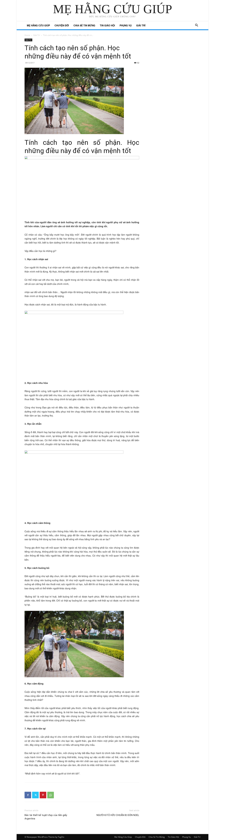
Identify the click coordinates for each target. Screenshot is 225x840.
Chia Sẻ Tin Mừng (84, 25)
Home (27, 35)
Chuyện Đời (62, 25)
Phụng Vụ (126, 25)
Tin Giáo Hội (107, 25)
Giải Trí (140, 25)
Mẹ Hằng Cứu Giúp (38, 25)
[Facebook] (28, 795)
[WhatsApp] (50, 795)
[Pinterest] (43, 795)
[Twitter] (35, 795)
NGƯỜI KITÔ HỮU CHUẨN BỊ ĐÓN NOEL (118, 815)
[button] (196, 25)
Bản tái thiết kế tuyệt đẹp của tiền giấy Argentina (46, 817)
